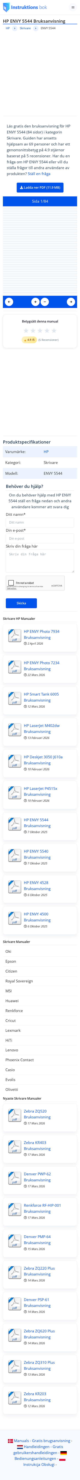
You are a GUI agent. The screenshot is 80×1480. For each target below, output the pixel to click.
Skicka (21, 603)
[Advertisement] (40, 73)
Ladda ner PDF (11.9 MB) (41, 187)
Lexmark (13, 1030)
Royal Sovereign (19, 981)
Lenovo (11, 1050)
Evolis (10, 1079)
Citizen (11, 971)
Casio (10, 1069)
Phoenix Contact (19, 1059)
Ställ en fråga (39, 173)
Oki (8, 951)
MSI (8, 990)
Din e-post (16, 530)
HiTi (8, 1040)
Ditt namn (15, 514)
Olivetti (11, 1089)
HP (8, 28)
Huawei (12, 1000)
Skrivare (25, 28)
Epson (10, 961)
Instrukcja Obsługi (39, 1464)
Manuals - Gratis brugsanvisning (42, 1440)
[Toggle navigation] (73, 7)
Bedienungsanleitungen (35, 1458)
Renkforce (14, 1010)
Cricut (10, 1020)
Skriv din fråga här (22, 546)
